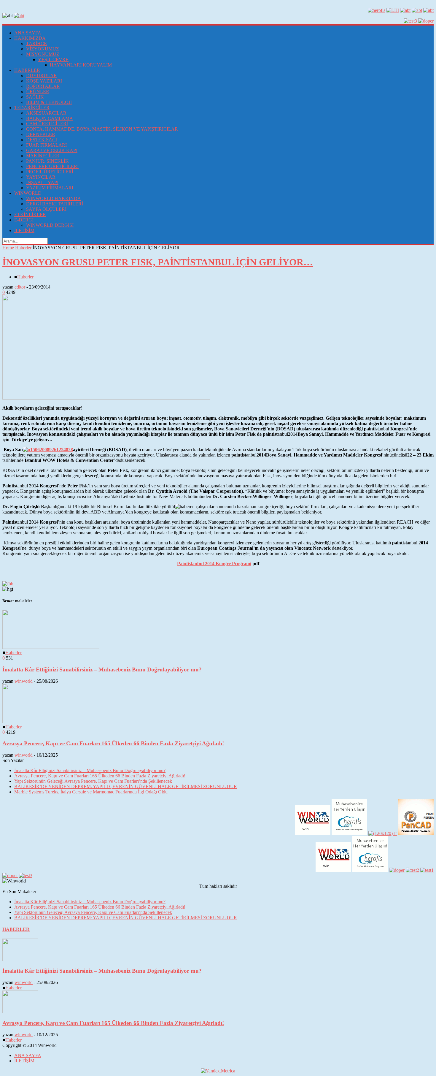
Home (8, 247)
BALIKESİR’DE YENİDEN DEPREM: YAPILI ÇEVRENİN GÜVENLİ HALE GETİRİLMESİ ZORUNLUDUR (125, 786)
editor (20, 286)
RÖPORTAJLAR (43, 86)
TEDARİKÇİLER (32, 107)
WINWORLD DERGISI (50, 225)
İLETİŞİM (24, 230)
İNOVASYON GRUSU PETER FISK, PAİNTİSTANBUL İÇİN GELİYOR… (157, 262)
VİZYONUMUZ (42, 48)
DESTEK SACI (41, 139)
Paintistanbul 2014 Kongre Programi (214, 563)
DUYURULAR (41, 75)
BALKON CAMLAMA (49, 118)
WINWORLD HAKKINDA (53, 198)
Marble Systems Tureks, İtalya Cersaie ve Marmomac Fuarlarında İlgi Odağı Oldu (91, 791)
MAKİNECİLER (42, 155)
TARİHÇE (36, 43)
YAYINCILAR (40, 177)
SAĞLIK (35, 96)
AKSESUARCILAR (46, 112)
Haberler (23, 247)
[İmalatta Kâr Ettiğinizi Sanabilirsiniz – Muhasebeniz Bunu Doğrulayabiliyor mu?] (50, 647)
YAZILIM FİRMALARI (49, 187)
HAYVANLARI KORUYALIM (81, 64)
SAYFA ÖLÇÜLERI (46, 209)
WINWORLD (28, 193)
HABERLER (27, 70)
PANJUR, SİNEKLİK (47, 161)
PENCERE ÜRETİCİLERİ (52, 166)
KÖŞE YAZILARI (44, 80)
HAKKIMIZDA (30, 38)
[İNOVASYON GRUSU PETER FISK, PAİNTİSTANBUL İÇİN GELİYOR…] (106, 397)
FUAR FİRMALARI (46, 145)
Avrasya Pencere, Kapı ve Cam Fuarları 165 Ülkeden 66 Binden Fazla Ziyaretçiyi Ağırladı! (113, 743)
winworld (24, 681)
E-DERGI (24, 219)
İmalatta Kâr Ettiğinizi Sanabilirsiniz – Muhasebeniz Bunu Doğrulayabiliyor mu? (102, 669)
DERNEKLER (40, 134)
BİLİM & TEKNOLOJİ (49, 102)
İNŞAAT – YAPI (42, 182)
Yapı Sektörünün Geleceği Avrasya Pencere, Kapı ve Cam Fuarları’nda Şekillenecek (93, 781)
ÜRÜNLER (37, 91)
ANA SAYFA (27, 32)
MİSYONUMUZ (42, 54)
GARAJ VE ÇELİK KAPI (51, 150)
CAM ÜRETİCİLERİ (47, 123)
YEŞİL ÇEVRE (53, 59)
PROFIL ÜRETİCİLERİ (49, 171)
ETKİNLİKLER (30, 214)
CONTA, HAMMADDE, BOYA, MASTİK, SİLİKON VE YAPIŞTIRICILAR (102, 128)
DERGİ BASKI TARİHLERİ (54, 203)
